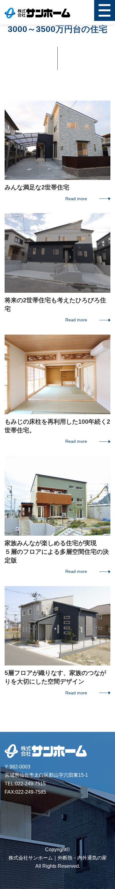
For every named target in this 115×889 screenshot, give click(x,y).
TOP (103, 438)
